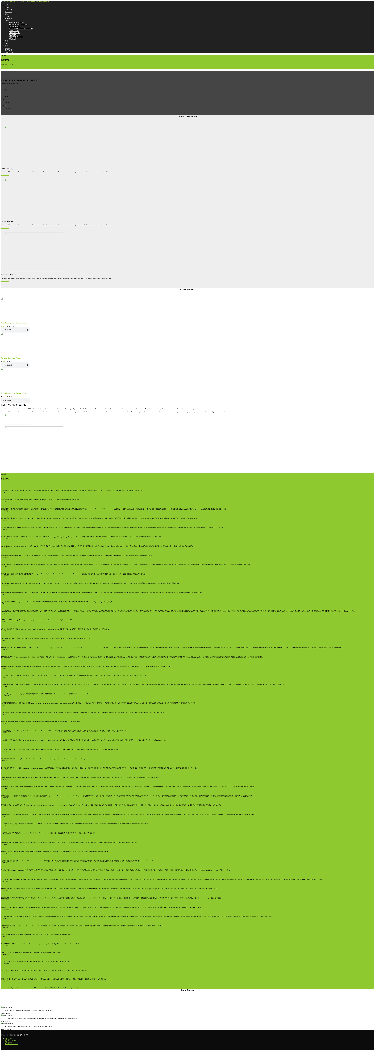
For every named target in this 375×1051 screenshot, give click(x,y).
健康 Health (12, 39)
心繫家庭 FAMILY (15, 27)
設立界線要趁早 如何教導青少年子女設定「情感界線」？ (23, 894)
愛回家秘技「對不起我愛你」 (12, 783)
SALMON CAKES (8, 949)
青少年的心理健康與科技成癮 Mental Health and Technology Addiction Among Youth (33, 709)
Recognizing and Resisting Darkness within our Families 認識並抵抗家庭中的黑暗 (32, 635)
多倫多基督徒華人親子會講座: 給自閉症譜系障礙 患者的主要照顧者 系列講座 (31, 699)
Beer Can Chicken (8, 958)
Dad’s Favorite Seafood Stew (11, 931)
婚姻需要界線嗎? (7, 885)
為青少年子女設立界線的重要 (12, 913)
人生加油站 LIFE (14, 33)
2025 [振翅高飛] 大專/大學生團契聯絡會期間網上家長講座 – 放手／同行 (28, 607)
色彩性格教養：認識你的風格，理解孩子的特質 (19, 570)
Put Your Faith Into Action (11, 358)
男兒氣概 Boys (13, 35)
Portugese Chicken (8, 975)
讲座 (2, 68)
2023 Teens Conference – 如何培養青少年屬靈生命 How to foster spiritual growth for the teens (37, 857)
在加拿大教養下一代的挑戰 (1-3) (13, 792)
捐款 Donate (8, 1042)
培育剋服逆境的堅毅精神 (10, 876)
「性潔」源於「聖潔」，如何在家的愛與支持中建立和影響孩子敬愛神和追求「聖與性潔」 (36, 746)
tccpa (4, 326)
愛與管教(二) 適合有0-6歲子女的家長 (15, 904)
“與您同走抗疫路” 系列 (16, 22)
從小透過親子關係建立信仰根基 (13, 764)
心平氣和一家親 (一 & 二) (11, 820)
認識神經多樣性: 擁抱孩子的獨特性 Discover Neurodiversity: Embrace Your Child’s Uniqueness (37, 589)
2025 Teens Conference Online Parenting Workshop (20, 672)
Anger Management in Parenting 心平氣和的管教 (19, 690)
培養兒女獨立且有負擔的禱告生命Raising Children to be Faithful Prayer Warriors (32, 496)
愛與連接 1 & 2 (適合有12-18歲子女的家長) (17, 839)
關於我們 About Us (11, 1040)
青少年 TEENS (14, 31)
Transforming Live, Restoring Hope (14, 323)
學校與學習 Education (16, 37)
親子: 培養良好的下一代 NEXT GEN (21, 29)
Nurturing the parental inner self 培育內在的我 (19, 598)
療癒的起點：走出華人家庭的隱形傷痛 (16, 533)
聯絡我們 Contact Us (11, 1044)
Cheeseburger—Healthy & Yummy (14, 984)
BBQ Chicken (6, 967)
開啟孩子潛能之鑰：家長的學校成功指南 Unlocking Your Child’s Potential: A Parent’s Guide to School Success (43, 579)
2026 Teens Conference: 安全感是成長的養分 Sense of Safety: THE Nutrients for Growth (35, 514)
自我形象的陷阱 (7, 866)
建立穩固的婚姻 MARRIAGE (18, 24)
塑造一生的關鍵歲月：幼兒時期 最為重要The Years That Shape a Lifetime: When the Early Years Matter (41, 524)
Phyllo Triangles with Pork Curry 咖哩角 (16, 940)
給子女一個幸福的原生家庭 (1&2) (14, 625)
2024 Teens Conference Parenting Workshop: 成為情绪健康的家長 (26, 755)
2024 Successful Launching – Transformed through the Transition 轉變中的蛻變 (31, 718)
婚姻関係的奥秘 (7, 662)
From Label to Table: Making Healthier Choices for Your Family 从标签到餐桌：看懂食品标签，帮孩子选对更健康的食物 (47, 487)
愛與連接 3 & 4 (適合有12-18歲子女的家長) (17, 801)
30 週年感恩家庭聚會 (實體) (11, 829)
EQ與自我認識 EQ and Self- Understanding (17, 542)
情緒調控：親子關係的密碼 (11, 736)
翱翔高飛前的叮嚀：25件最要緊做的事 (16, 811)
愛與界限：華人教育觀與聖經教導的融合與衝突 (19, 644)
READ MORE (5, 175)
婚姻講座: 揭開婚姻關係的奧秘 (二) (14, 552)
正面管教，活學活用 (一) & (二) (13, 848)
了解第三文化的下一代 (9, 653)
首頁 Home (8, 1038)
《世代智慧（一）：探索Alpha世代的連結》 (18, 681)
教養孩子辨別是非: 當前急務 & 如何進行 (16, 774)
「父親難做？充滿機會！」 (11, 922)
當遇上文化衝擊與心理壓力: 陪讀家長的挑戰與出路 (21, 561)
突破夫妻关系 (6, 727)
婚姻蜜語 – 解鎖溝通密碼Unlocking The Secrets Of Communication (26, 505)
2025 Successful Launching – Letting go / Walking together (23, 616)
